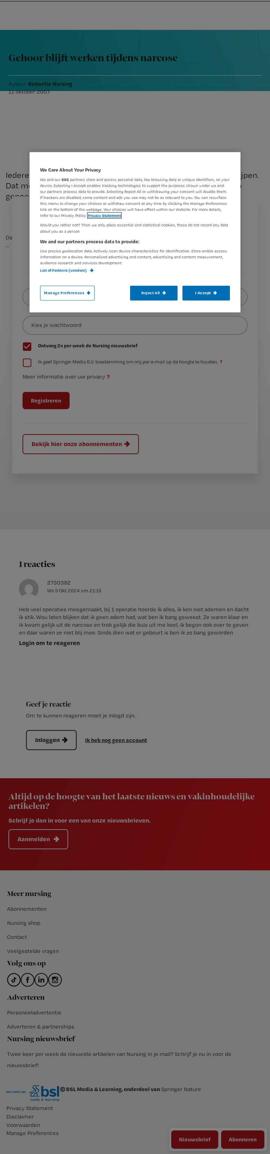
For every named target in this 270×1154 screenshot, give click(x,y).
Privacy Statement (104, 215)
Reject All (150, 292)
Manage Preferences (64, 292)
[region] (135, 232)
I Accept (203, 292)
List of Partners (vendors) (64, 270)
